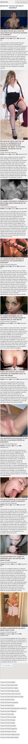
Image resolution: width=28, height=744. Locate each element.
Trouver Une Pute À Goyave (7, 720)
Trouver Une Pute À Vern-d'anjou (9, 688)
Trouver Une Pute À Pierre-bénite (9, 737)
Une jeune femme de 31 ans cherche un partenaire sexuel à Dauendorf (13, 500)
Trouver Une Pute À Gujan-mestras (9, 691)
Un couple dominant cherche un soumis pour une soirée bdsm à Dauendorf (12, 260)
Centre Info (4, 2)
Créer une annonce (21, 2)
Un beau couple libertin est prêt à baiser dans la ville (12, 629)
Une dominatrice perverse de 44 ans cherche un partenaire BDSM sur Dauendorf (13, 440)
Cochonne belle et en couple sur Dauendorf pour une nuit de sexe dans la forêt (12, 558)
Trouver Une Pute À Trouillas (8, 717)
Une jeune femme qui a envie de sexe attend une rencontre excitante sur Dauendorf (13, 33)
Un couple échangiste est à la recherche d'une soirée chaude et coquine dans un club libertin (12, 317)
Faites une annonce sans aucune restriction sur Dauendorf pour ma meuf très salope (13, 373)
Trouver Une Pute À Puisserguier (9, 702)
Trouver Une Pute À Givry (7, 705)
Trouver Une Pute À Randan (7, 682)
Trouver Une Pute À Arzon (7, 699)
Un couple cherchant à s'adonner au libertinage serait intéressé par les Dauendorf (13, 203)
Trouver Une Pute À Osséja (7, 723)
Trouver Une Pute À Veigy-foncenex (10, 734)
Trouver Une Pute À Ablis (7, 714)
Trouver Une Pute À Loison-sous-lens (10, 694)
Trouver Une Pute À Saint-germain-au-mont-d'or (13, 708)
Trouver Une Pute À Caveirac (8, 725)
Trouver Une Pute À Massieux (8, 711)
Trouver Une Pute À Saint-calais (8, 685)
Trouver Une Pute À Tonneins (8, 731)
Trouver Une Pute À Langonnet (8, 728)
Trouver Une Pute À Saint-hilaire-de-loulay (11, 696)
